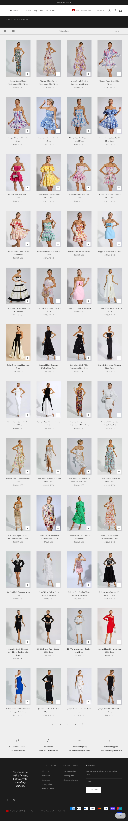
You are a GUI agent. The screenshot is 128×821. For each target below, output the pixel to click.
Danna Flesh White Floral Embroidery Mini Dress (49, 536)
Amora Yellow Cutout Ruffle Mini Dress (48, 196)
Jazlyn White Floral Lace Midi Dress (79, 710)
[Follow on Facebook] (7, 800)
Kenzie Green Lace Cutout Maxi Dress (79, 536)
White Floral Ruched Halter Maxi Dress (18, 423)
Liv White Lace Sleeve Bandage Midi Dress (79, 650)
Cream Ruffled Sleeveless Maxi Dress (110, 309)
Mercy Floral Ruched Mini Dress (79, 196)
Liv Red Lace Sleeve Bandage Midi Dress (109, 650)
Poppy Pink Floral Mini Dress (79, 308)
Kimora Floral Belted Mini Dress (110, 82)
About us (45, 771)
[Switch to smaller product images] (9, 31)
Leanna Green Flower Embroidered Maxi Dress (18, 82)
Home (28, 10)
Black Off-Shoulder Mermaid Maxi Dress (109, 366)
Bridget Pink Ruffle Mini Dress (18, 196)
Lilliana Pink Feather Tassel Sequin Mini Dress (79, 593)
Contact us (46, 780)
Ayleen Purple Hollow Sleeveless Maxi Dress (79, 82)
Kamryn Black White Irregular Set (48, 423)
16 (75, 724)
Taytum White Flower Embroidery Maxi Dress (49, 82)
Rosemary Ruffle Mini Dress (79, 251)
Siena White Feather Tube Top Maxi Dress (49, 480)
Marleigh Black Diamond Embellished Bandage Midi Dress (18, 652)
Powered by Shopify (59, 811)
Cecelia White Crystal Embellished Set (109, 423)
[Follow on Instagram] (13, 800)
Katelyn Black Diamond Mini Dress (18, 593)
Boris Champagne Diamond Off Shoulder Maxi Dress (18, 536)
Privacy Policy (47, 784)
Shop (35, 10)
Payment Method (70, 771)
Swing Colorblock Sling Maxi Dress (18, 366)
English (99, 10)
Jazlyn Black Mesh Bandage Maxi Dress (48, 710)
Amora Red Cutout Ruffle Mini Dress (18, 252)
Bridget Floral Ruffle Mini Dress (18, 139)
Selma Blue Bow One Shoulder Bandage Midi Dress (18, 710)
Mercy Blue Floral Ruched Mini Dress (79, 139)
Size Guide (46, 775)
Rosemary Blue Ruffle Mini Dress (49, 139)
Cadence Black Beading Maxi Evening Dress (109, 593)
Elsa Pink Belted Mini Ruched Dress (48, 309)
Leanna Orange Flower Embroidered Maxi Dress (79, 423)
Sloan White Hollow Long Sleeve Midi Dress (49, 593)
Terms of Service (48, 788)
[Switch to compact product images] (13, 31)
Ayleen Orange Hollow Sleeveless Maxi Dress (110, 536)
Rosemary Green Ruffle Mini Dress (48, 252)
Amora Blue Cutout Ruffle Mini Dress (109, 139)
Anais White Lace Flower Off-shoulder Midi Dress (79, 480)
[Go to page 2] (82, 724)
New (41, 10)
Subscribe (94, 789)
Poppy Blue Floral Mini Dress (109, 251)
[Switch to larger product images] (5, 31)
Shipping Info (69, 775)
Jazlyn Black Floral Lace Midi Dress (109, 710)
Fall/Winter (23, 19)
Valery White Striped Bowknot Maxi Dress (18, 309)
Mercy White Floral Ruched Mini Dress (110, 196)
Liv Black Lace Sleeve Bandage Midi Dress (48, 650)
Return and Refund (71, 780)
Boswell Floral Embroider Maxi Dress (18, 480)
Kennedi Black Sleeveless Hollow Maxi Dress (48, 366)
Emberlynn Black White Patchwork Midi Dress (79, 366)
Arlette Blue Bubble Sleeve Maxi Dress (109, 480)
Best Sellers (50, 10)
